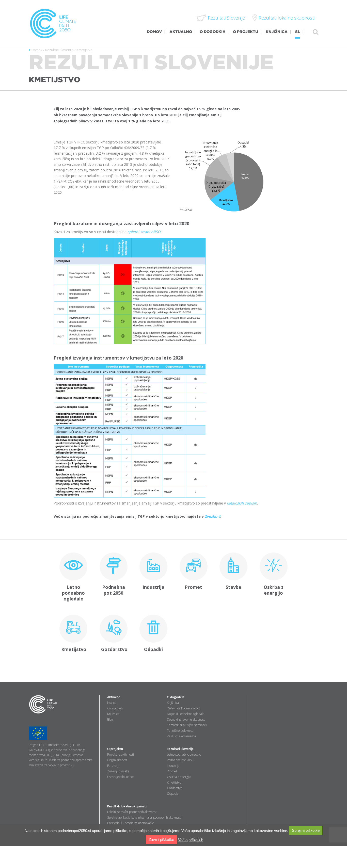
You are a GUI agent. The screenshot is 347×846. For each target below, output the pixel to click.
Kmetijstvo (73, 649)
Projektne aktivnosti (120, 754)
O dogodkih (115, 708)
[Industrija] (153, 566)
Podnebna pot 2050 (113, 590)
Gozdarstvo (114, 649)
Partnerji (113, 765)
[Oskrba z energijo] (273, 566)
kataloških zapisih (242, 503)
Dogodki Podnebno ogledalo (185, 714)
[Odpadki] (153, 629)
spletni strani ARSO (144, 231)
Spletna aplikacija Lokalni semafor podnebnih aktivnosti (144, 817)
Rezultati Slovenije (59, 49)
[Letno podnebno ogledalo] (73, 566)
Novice (111, 703)
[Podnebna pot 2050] (113, 566)
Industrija (153, 587)
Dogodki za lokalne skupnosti (186, 719)
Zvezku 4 (212, 516)
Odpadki (153, 649)
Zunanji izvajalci (118, 771)
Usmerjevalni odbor (120, 777)
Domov (36, 49)
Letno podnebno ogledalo (73, 593)
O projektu (115, 749)
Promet (193, 587)
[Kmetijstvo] (73, 629)
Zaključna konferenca (181, 736)
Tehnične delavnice (180, 730)
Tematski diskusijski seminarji (187, 725)
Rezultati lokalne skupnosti (127, 806)
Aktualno (113, 697)
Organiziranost (117, 760)
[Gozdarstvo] (113, 629)
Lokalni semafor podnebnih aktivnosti (132, 812)
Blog (110, 719)
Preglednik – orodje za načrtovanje (130, 823)
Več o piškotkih (190, 839)
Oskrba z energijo (273, 590)
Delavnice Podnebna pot (183, 708)
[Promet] (193, 566)
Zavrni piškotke (161, 839)
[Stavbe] (233, 566)
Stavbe (233, 587)
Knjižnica (113, 714)
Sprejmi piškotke (306, 830)
